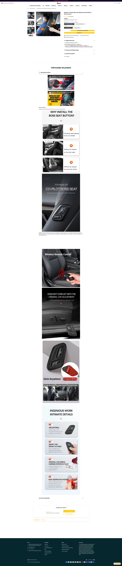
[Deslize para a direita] (58, 23)
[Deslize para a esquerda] (38, 23)
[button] (66, 16)
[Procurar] (115, 3)
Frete (65, 19)
